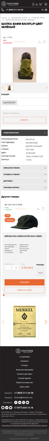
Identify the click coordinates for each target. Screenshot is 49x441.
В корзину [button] (24, 282)
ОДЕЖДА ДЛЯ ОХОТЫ (19, 18)
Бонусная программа (24, 370)
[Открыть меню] (46, 4)
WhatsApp (3, 407)
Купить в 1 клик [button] (24, 290)
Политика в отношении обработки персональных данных (24, 425)
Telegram (6, 407)
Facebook (15, 402)
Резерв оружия (24, 378)
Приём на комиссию (24, 382)
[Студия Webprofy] (34, 439)
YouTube (27, 402)
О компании (25, 357)
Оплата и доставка (24, 374)
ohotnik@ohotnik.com (23, 397)
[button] (39, 41)
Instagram (23, 402)
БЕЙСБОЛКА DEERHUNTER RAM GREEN (23, 236)
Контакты (25, 361)
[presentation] (2, 88)
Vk (19, 402)
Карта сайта (24, 387)
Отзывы (24, 365)
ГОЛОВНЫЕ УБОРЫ (38, 18)
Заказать (24, 120)
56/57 (40, 273)
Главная (4, 18)
